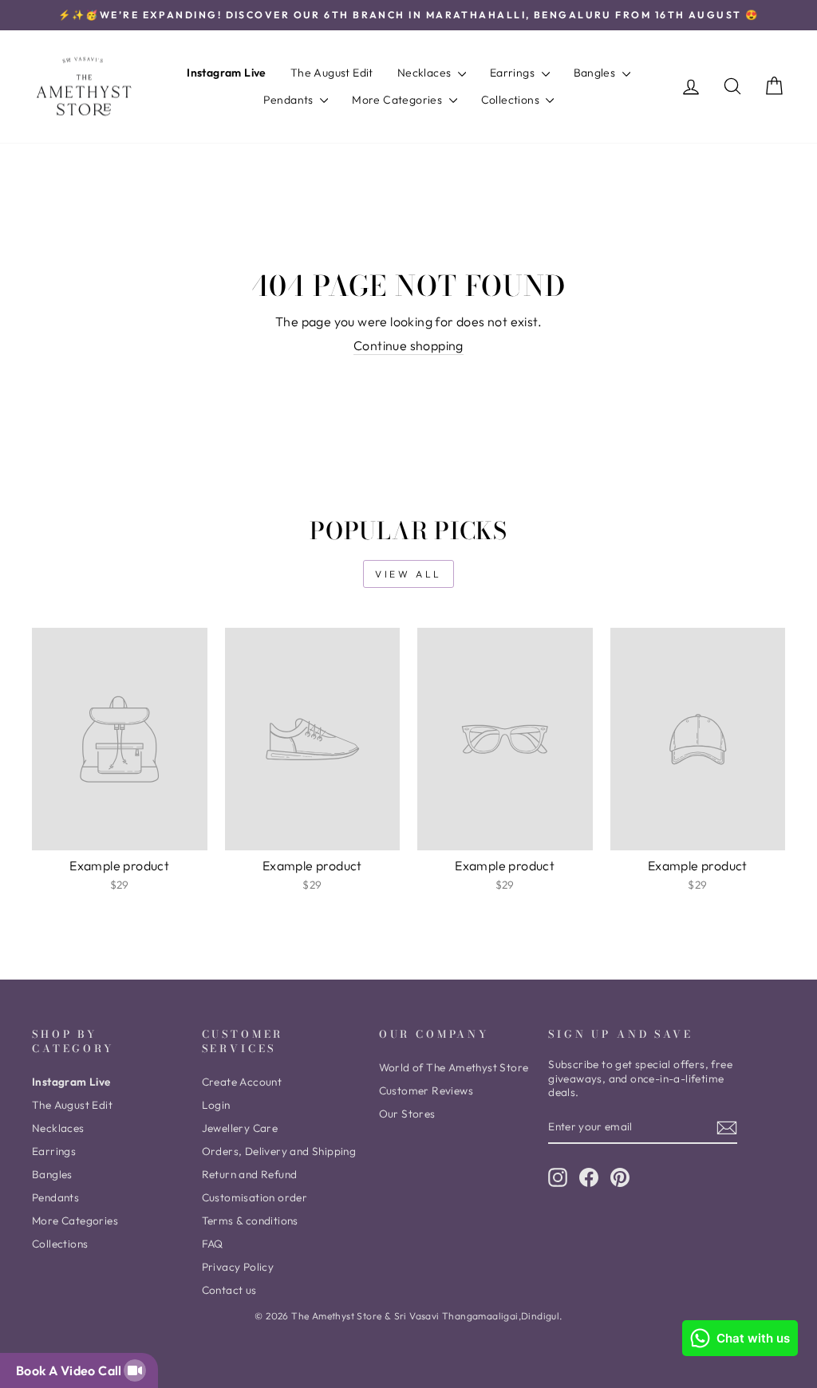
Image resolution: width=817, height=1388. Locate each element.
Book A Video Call (72, 1370)
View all (408, 574)
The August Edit (331, 72)
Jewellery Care (240, 1128)
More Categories (398, 100)
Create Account (242, 1082)
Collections (512, 100)
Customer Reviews (426, 1090)
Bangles (596, 72)
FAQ (212, 1243)
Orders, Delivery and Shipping (279, 1151)
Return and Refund (250, 1174)
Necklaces (425, 72)
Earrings (514, 72)
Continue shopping (408, 345)
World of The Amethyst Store (454, 1067)
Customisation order (255, 1197)
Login (216, 1105)
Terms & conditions (250, 1220)
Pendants (290, 100)
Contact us (229, 1290)
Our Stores (407, 1113)
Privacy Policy (238, 1267)
